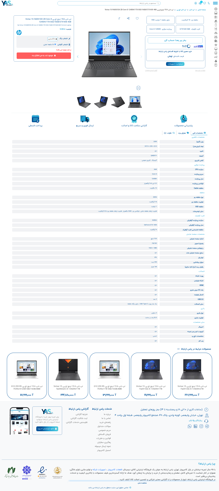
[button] (78, 56)
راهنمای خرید (105, 422)
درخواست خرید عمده (200, 70)
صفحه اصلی (202, 10)
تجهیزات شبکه (99, 469)
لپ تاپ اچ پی (181, 10)
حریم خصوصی (105, 430)
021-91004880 (195, 421)
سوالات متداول (104, 426)
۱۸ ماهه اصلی (48, 44)
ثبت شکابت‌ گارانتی (79, 418)
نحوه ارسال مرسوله (103, 446)
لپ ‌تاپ (191, 10)
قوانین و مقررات (103, 438)
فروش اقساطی (104, 434)
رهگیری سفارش (104, 442)
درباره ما (107, 414)
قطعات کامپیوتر (115, 469)
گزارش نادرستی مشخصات (151, 70)
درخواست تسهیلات (175, 64)
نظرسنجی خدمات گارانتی (76, 422)
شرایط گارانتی (81, 414)
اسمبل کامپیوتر (104, 450)
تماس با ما (106, 418)
